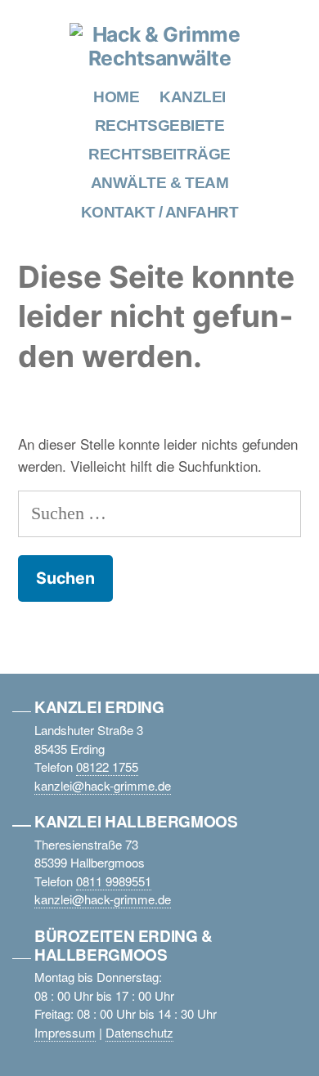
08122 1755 (107, 766)
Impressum (65, 1032)
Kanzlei (193, 96)
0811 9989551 (113, 881)
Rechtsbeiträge (159, 154)
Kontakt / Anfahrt (160, 212)
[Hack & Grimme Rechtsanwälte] (159, 58)
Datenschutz (139, 1032)
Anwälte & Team (159, 182)
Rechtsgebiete (160, 125)
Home (116, 96)
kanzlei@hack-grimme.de (102, 785)
